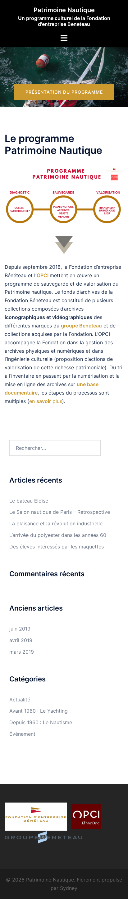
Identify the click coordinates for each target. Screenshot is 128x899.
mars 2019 (21, 652)
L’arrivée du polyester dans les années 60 (57, 535)
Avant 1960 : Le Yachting (38, 711)
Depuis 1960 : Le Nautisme (40, 722)
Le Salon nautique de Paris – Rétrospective (59, 512)
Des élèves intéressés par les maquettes (56, 546)
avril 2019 (20, 640)
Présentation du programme (64, 92)
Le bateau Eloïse (28, 501)
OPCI (42, 275)
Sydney (68, 888)
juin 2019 (19, 629)
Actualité (19, 699)
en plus (45, 401)
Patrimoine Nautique (64, 10)
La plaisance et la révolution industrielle (56, 523)
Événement (22, 734)
